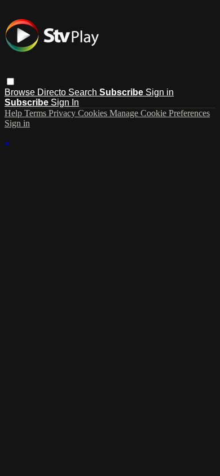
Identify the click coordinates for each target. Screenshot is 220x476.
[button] (10, 81)
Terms (36, 113)
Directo (52, 92)
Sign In (65, 102)
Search (83, 92)
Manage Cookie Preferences (159, 113)
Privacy (63, 113)
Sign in (160, 92)
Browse (21, 92)
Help (14, 113)
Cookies (93, 113)
